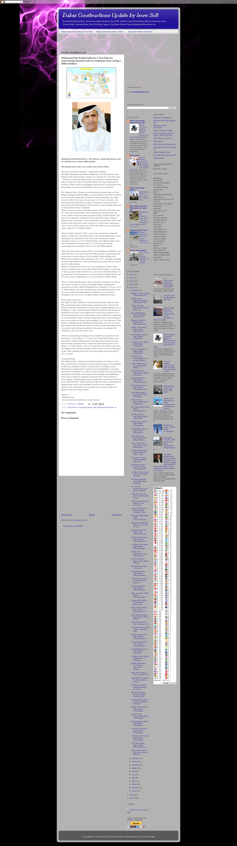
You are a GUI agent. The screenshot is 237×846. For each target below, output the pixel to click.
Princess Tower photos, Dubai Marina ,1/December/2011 (139, 644)
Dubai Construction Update (162, 130)
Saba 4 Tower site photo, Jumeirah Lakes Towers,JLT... (140, 503)
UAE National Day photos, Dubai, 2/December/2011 (138, 745)
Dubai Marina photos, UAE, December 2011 (140, 623)
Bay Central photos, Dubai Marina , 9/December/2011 (138, 588)
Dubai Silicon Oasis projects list (164, 144)
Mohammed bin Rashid (106, 407)
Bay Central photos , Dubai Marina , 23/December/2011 (138, 380)
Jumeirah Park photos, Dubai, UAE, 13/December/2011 (139, 532)
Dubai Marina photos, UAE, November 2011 (140, 674)
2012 (132, 284)
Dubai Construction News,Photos (160, 126)
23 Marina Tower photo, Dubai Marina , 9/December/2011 (139, 546)
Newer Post (66, 515)
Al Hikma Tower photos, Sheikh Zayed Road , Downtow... (140, 474)
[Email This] (93, 404)
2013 (132, 281)
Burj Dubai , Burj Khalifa (162, 118)
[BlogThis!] (96, 404)
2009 (132, 798)
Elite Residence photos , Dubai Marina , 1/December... (139, 651)
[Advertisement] (103, 42)
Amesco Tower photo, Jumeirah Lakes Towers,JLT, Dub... (139, 510)
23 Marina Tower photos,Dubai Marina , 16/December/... (140, 416)
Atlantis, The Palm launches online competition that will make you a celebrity (169, 403)
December (135, 290)
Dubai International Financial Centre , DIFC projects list (163, 134)
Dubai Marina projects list (162, 138)
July (133, 771)
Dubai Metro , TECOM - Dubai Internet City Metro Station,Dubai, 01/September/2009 (164, 444)
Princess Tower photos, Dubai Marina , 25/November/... (139, 730)
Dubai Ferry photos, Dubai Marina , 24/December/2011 (138, 322)
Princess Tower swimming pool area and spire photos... (139, 358)
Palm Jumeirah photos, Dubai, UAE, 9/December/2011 (139, 609)
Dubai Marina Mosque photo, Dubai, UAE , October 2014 (144, 196)
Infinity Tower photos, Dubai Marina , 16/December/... (139, 423)
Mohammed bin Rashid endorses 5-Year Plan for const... (139, 525)
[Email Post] (89, 404)
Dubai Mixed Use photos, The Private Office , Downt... (140, 680)
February (135, 788)
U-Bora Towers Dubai (138, 250)
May (133, 778)
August (134, 768)
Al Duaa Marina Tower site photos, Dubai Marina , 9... (139, 581)
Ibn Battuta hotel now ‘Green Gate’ (139, 567)
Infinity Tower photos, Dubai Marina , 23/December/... (139, 329)
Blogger (152, 837)
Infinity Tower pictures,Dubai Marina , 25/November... (140, 716)
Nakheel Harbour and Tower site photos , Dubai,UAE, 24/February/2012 (139, 238)
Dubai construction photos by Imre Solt (76, 32)
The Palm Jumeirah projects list (164, 155)
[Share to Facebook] (100, 404)
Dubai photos (135, 155)
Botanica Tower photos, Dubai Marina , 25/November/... (139, 709)
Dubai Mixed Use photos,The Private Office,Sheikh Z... (138, 438)
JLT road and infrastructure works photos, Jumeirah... (139, 488)
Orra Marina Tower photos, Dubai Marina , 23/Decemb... (140, 373)
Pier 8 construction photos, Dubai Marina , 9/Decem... (140, 561)
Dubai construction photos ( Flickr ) (110, 32)
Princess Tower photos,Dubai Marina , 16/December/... (140, 402)
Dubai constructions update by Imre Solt (137, 122)
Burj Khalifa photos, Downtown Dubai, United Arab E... (138, 315)
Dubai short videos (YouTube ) (140, 32)
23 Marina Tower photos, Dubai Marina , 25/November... (140, 738)
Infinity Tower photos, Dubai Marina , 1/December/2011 (139, 636)
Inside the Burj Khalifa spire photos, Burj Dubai (169, 389)
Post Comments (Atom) (79, 520)
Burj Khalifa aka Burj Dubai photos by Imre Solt (138, 208)
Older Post (117, 515)
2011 (132, 287)
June (133, 775)
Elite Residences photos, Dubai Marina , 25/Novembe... (139, 723)
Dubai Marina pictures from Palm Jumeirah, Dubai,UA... (139, 752)
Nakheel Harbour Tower (139, 230)
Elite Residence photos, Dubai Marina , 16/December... (139, 431)
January (135, 791)
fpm (138, 837)
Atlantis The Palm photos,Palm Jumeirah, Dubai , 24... (140, 308)
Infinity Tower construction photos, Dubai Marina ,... (139, 554)
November (136, 758)
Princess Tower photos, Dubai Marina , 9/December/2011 (139, 539)
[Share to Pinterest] (103, 404)
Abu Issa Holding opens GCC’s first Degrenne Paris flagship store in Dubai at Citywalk (139, 164)
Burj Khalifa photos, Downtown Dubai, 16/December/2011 (138, 467)
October (135, 762)
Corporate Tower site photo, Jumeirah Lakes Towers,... (140, 496)
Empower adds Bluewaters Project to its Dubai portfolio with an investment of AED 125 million (163, 314)
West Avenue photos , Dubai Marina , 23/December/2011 (138, 387)
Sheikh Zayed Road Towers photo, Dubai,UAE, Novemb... (138, 666)
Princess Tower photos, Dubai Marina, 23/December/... (139, 351)
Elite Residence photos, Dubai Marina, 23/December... (139, 337)
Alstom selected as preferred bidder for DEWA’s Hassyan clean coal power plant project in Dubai (164, 341)
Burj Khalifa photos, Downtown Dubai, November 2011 (138, 694)
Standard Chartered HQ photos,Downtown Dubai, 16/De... (139, 452)
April (134, 781)
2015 (132, 275)
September (136, 765)
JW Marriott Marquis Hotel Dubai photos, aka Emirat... (139, 481)
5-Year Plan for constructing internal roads (82, 407)
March (134, 784)
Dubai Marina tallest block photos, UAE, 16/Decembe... (139, 394)
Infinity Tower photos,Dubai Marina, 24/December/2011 (139, 300)
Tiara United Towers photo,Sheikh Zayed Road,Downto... (139, 445)
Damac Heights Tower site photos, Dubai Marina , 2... (139, 366)
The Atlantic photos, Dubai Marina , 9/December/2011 (138, 573)
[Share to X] (98, 404)
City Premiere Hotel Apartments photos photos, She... (138, 460)
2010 (132, 795)
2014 (132, 278)
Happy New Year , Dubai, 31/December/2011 (140, 294)
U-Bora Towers (158, 158)
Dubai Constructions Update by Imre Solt (110, 15)
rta (116, 407)
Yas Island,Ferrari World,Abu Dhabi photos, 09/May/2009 (168, 283)
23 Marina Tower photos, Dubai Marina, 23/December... (140, 344)
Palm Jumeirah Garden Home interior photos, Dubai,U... (140, 617)
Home (92, 515)
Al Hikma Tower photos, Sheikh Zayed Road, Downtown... (140, 702)
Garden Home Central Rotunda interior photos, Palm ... (139, 602)
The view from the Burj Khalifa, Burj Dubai (169, 297)
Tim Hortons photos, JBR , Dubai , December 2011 (140, 629)
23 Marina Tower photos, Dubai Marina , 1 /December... (140, 658)
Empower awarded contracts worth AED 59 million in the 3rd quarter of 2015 (170, 366)
